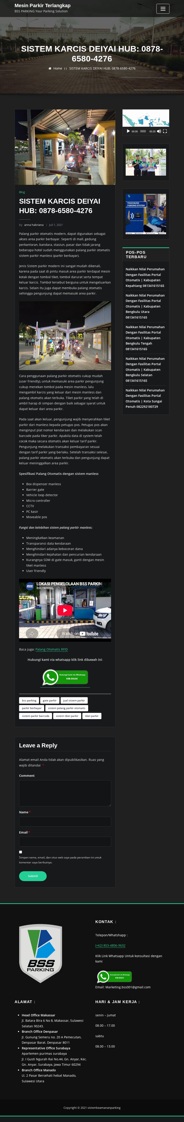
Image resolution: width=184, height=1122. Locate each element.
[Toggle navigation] (162, 9)
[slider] (143, 131)
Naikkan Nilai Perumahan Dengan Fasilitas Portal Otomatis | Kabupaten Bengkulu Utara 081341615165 (145, 306)
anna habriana (31, 225)
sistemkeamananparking (104, 1108)
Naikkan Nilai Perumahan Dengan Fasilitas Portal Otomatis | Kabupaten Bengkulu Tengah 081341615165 (145, 338)
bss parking (29, 700)
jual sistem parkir (74, 700)
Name (25, 812)
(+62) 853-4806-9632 (110, 945)
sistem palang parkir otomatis (66, 708)
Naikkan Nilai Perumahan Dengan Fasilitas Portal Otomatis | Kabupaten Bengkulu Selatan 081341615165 (145, 369)
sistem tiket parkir (67, 716)
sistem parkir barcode (35, 716)
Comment (27, 775)
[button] (146, 122)
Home (57, 68)
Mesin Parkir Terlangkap (42, 5)
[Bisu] (159, 131)
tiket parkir (92, 716)
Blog (22, 192)
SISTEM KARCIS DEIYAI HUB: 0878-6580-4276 (102, 68)
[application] (146, 122)
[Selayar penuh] (165, 131)
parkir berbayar (32, 708)
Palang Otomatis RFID (51, 649)
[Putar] (128, 131)
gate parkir (50, 700)
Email (24, 832)
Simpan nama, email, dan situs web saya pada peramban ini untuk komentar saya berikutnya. (60, 860)
